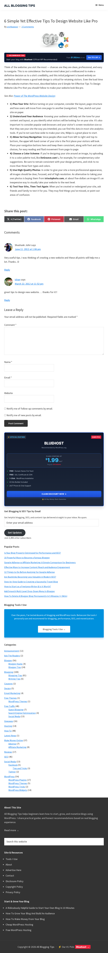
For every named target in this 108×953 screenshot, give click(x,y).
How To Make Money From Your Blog (25, 919)
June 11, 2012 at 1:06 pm (28, 249)
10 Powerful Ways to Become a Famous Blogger (27, 557)
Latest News (10, 735)
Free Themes (10, 698)
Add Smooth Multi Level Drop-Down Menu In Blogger (29, 591)
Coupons (8, 683)
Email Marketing (12, 693)
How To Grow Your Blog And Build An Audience (30, 913)
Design (7, 688)
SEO (6, 756)
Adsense (12, 743)
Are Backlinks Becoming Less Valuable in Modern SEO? (30, 576)
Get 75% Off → (94, 57)
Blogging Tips (15, 675)
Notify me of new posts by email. (24, 415)
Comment (10, 324)
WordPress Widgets (17, 790)
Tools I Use (11, 859)
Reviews (8, 752)
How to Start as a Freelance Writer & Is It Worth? (27, 586)
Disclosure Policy (14, 881)
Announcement (11, 650)
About (9, 864)
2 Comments (28, 26)
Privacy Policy (13, 892)
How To (8, 730)
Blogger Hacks (15, 663)
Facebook (13, 765)
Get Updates (15, 532)
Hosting (8, 726)
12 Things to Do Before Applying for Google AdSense (29, 572)
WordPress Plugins (17, 779)
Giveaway (8, 721)
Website (8, 393)
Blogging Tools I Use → (54, 629)
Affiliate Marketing (17, 747)
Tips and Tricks (20, 768)
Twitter (12, 771)
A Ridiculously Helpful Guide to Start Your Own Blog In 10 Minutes (40, 908)
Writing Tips (14, 678)
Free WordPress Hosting (18, 930)
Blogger (8, 660)
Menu (101, 5)
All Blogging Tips (45, 946)
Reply (7, 269)
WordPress (9, 776)
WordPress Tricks (16, 786)
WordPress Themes (17, 701)
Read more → (11, 830)
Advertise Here (13, 870)
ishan (17, 279)
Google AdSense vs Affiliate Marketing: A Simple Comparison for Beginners (40, 562)
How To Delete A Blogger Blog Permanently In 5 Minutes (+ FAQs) (35, 596)
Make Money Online (13, 740)
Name (8, 362)
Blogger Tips (14, 667)
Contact (10, 875)
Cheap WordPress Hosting (19, 924)
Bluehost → (82, 946)
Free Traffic (9, 706)
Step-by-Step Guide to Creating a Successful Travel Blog (31, 581)
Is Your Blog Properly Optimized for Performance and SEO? (32, 552)
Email (8, 377)
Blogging (8, 672)
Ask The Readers (12, 655)
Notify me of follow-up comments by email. (30, 408)
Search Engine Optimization (22, 713)
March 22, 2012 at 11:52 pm (29, 283)
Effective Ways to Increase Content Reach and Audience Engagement (37, 567)
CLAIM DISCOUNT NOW (54, 494)
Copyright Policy (14, 886)
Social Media (14, 716)
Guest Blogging (15, 709)
